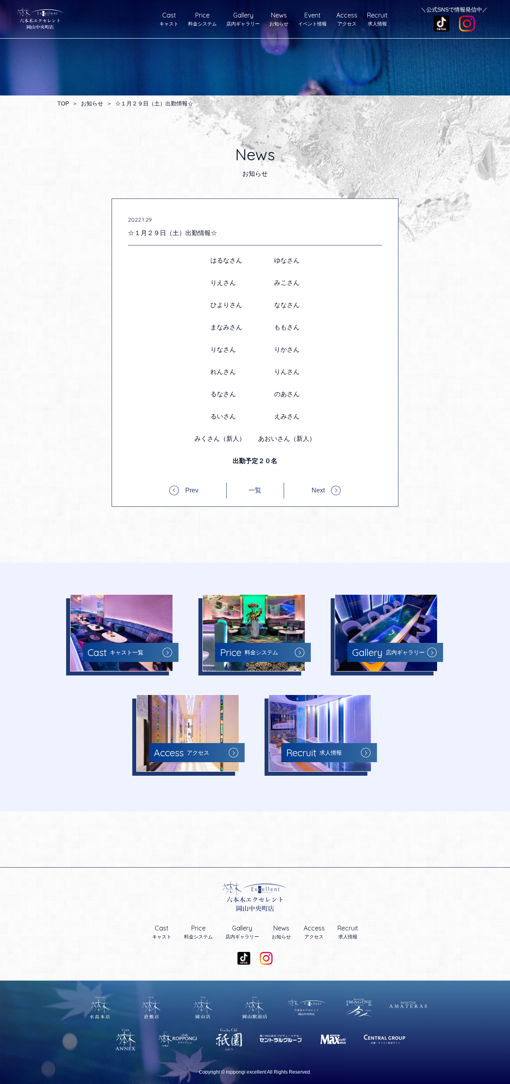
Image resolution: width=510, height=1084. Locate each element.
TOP (63, 103)
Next (318, 490)
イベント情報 (312, 19)
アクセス (346, 19)
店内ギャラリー (243, 19)
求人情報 (377, 19)
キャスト (168, 19)
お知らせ (278, 19)
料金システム (202, 19)
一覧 (255, 490)
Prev (191, 490)
